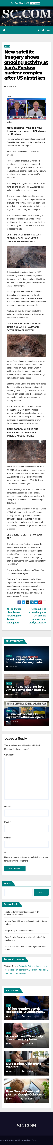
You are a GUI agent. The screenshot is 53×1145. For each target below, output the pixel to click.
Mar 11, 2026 (14, 1016)
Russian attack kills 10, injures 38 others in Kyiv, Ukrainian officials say (23, 717)
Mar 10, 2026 (14, 1044)
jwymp (24, 1140)
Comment (9, 755)
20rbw (34, 1140)
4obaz (29, 1140)
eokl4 (15, 1140)
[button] (38, 30)
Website (7, 838)
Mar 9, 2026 (14, 1099)
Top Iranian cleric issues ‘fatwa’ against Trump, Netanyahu (14, 616)
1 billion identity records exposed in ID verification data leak (24, 1012)
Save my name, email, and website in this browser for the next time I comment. (26, 859)
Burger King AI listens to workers (19, 931)
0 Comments (29, 1016)
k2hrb (19, 1140)
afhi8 (6, 1140)
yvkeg (2, 1140)
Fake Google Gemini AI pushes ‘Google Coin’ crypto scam (26, 1094)
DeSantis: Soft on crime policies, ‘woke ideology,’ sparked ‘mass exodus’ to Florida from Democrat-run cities (26, 970)
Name (7, 807)
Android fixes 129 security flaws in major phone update (24, 1039)
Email (7, 822)
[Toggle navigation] (48, 30)
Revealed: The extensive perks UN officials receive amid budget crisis (37, 616)
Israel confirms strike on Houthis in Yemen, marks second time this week (24, 662)
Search (7, 883)
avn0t (11, 1140)
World (7, 46)
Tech (8, 1005)
